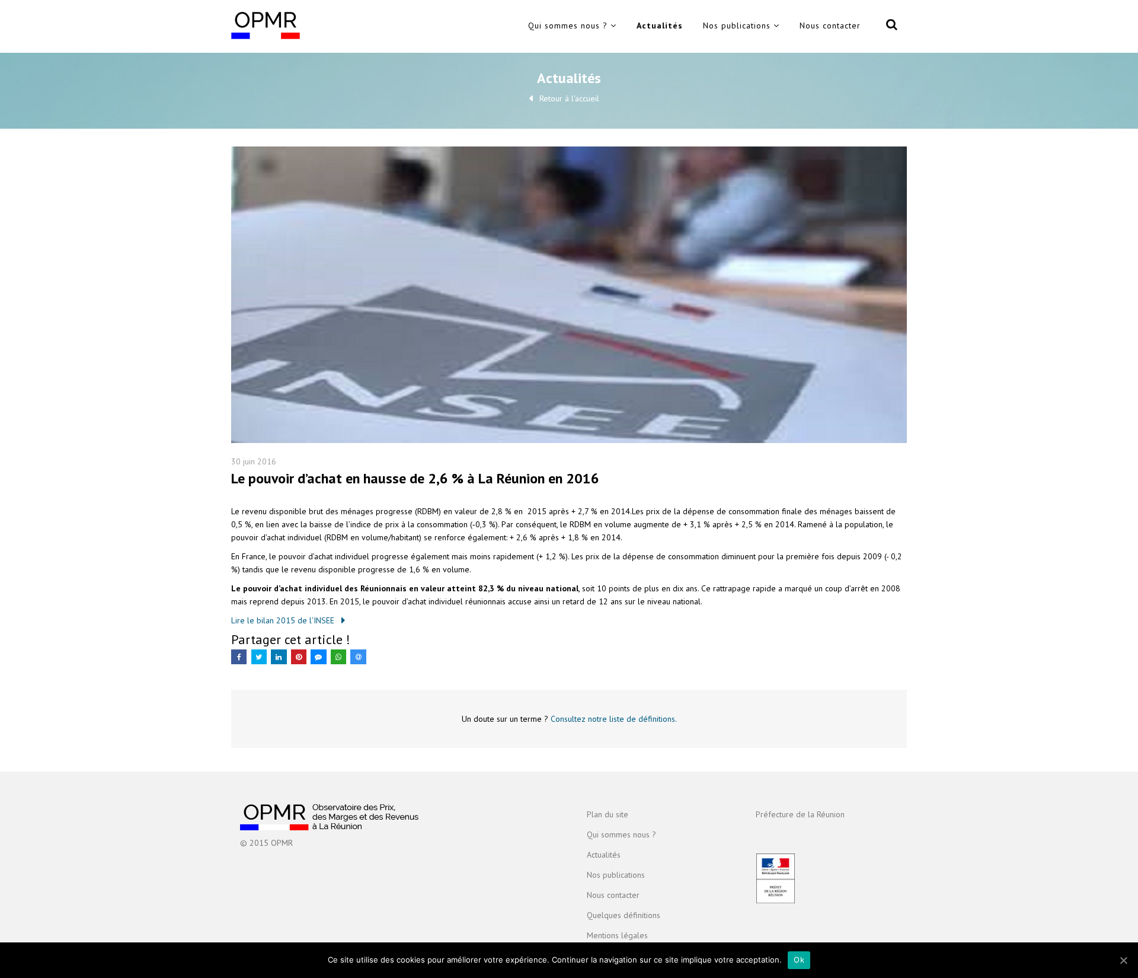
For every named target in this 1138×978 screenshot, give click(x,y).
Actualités (660, 25)
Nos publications (737, 25)
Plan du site (607, 814)
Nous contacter (830, 25)
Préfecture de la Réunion (800, 814)
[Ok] (1123, 960)
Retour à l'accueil (569, 98)
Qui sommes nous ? (568, 25)
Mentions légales (617, 935)
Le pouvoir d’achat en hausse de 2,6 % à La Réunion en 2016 (415, 478)
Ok (799, 959)
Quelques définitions (623, 915)
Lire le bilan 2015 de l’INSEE (282, 620)
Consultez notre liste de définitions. (614, 718)
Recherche (889, 26)
